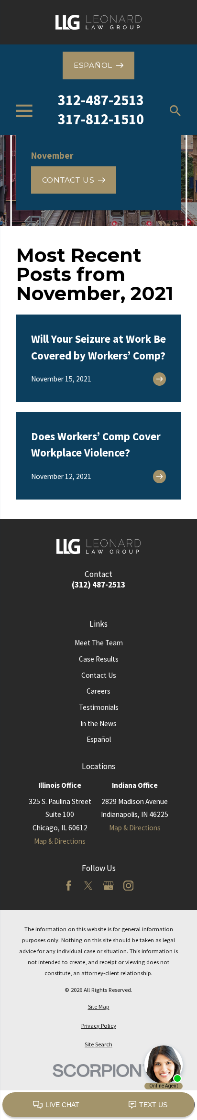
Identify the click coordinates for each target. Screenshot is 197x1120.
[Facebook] (69, 886)
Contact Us (98, 675)
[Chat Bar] (98, 1105)
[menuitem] (98, 1006)
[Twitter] (88, 886)
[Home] (98, 22)
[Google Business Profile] (108, 886)
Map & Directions (60, 841)
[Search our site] (175, 110)
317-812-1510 (101, 119)
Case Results (99, 658)
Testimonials (99, 707)
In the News (98, 723)
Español (99, 739)
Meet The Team (99, 642)
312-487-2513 (101, 100)
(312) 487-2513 (98, 585)
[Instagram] (128, 886)
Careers (98, 691)
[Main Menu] (24, 111)
